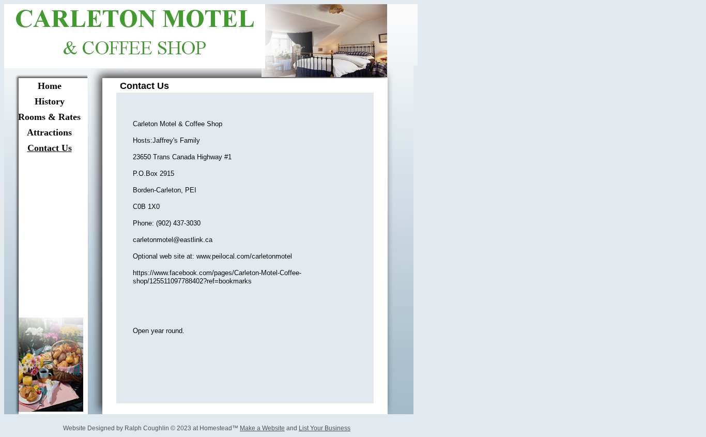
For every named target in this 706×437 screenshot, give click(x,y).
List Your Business (324, 428)
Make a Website (262, 428)
